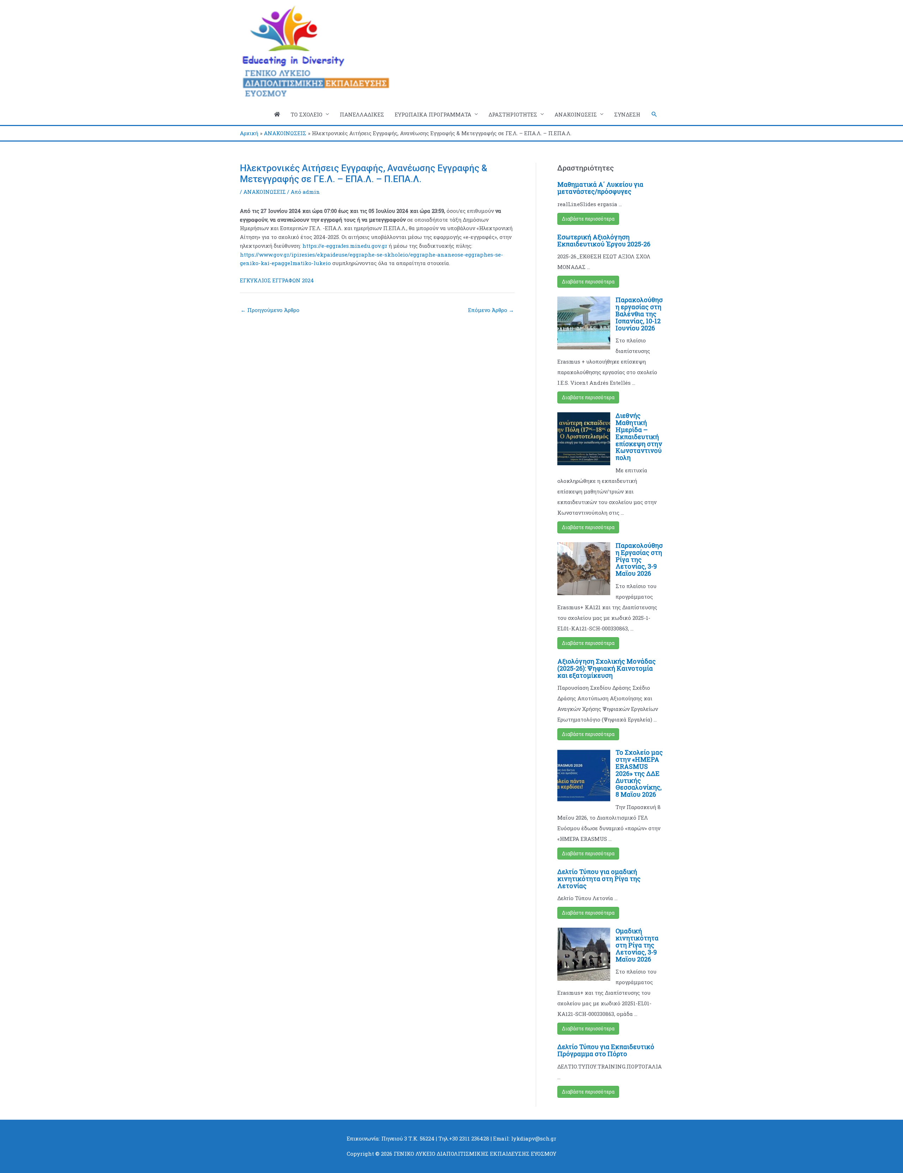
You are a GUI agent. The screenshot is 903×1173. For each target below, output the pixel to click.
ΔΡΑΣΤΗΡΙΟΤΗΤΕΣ (513, 114)
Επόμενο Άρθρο (491, 309)
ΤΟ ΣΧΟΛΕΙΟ (306, 114)
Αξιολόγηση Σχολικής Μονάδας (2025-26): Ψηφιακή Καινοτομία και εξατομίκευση (606, 668)
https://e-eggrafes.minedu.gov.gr (344, 245)
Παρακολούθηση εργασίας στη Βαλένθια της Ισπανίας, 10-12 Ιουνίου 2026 (639, 313)
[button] (654, 114)
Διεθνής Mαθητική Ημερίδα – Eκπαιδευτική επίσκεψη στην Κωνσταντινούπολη (639, 436)
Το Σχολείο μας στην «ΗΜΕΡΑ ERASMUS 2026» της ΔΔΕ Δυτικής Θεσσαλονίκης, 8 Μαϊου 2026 (639, 773)
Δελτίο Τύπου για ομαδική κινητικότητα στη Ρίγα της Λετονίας (599, 878)
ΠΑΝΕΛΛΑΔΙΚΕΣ (362, 114)
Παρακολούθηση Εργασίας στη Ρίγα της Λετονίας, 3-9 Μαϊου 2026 (639, 559)
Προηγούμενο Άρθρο (270, 309)
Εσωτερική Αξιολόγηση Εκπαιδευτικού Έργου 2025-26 (603, 240)
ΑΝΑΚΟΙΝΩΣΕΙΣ (575, 114)
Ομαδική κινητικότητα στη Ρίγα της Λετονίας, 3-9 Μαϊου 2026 (637, 945)
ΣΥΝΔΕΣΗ (627, 114)
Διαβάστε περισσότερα (588, 218)
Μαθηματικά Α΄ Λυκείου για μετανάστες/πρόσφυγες (600, 188)
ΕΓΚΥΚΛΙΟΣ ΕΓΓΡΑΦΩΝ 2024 (277, 280)
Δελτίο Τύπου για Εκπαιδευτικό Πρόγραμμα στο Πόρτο (605, 1050)
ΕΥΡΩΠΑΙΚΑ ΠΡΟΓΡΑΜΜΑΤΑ (433, 114)
